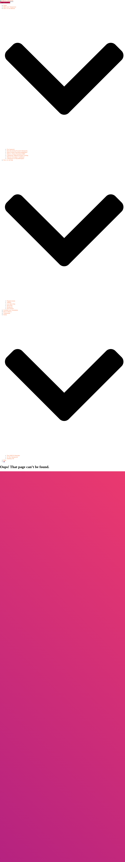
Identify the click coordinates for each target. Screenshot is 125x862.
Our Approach (11, 149)
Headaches (10, 307)
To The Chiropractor (12, 457)
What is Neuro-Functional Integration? (17, 152)
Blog (4, 460)
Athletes (9, 302)
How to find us (7, 311)
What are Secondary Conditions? (15, 157)
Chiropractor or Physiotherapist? (15, 158)
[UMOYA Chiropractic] (6, 1)
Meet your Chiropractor (9, 7)
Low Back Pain (11, 304)
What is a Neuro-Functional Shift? (16, 154)
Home (5, 5)
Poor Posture (10, 308)
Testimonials (6, 313)
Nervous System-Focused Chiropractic (17, 151)
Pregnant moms (11, 301)
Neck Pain (9, 305)
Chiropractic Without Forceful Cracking (17, 155)
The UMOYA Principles (13, 455)
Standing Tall (10, 458)
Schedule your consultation (10, 310)
